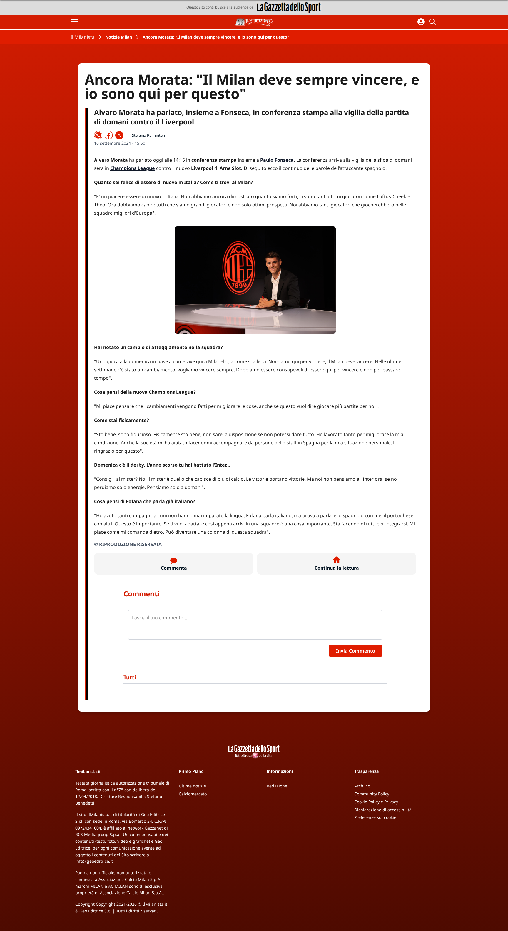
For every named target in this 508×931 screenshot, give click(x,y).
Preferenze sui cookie (375, 817)
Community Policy (371, 794)
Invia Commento (355, 651)
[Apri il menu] (75, 22)
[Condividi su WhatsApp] (98, 135)
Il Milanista (83, 37)
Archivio (362, 786)
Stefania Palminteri (148, 135)
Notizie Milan (118, 37)
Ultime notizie (192, 786)
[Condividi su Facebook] (109, 135)
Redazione (277, 786)
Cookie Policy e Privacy (376, 802)
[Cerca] (433, 22)
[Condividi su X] (119, 135)
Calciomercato (193, 794)
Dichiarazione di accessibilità (383, 809)
